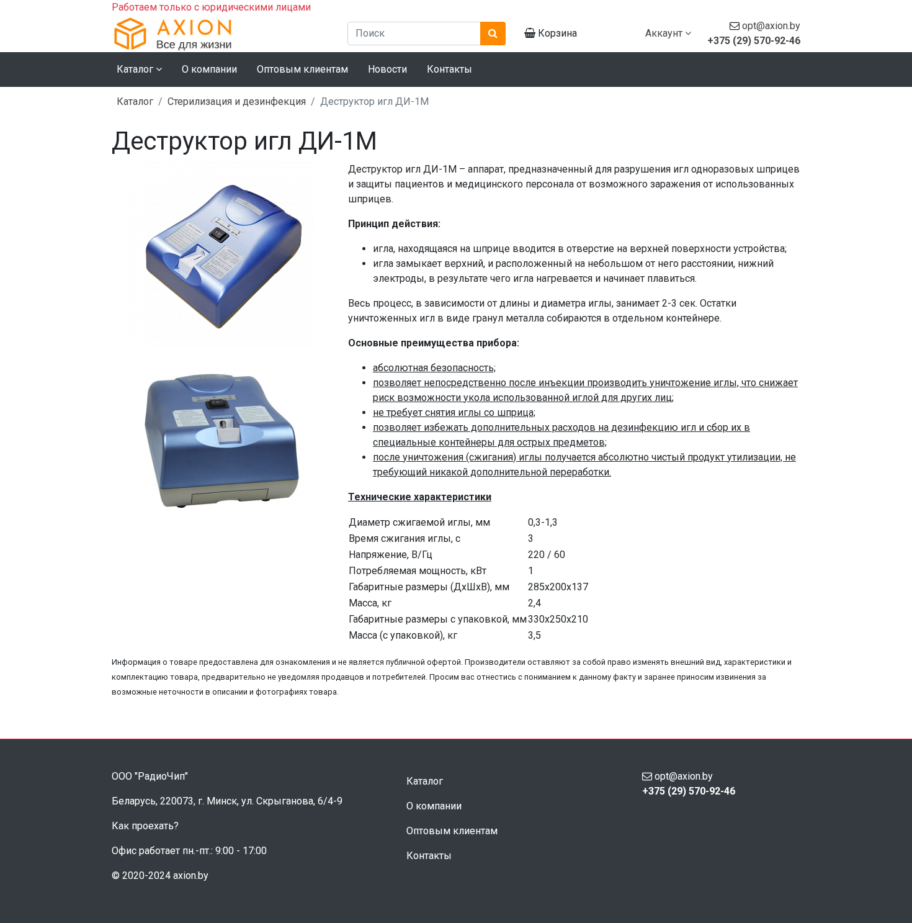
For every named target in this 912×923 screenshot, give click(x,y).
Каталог (135, 101)
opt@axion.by (771, 26)
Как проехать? (145, 826)
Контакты (449, 69)
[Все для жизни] (220, 33)
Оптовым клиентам (302, 69)
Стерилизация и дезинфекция (237, 101)
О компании (209, 69)
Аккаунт (665, 33)
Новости (387, 69)
